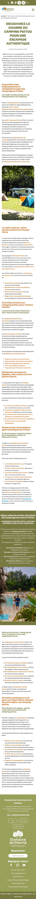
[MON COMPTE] (19, 3)
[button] (23, 3)
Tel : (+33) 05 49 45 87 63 (18, 815)
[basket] (23, 3)
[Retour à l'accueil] (18, 838)
